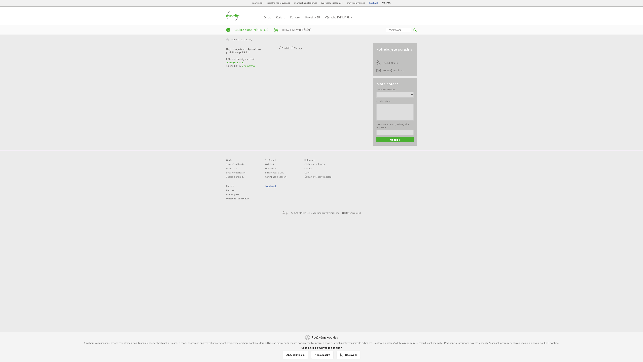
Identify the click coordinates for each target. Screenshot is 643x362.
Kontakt (295, 17)
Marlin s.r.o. (237, 39)
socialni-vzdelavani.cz (278, 2)
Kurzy (249, 39)
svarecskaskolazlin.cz (305, 2)
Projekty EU (312, 17)
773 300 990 (248, 65)
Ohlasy (308, 168)
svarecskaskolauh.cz (332, 2)
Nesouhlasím (322, 354)
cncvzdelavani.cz (356, 2)
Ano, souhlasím (295, 354)
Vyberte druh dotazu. (386, 89)
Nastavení (351, 354)
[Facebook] (270, 186)
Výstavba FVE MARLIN (339, 17)
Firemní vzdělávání (235, 164)
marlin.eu (257, 2)
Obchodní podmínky (314, 164)
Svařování (270, 160)
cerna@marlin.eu (235, 62)
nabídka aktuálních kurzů (251, 30)
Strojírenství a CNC (274, 172)
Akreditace (231, 168)
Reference (309, 160)
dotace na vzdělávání (296, 30)
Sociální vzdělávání (235, 172)
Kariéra (280, 17)
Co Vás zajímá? (383, 101)
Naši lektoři (270, 168)
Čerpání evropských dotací (318, 176)
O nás (267, 17)
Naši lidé (269, 164)
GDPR (307, 172)
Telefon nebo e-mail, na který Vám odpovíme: (392, 126)
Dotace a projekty (235, 176)
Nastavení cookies (351, 212)
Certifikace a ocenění (276, 176)
